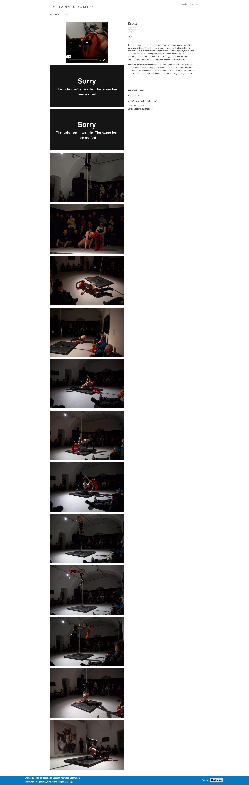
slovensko (193, 4)
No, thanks (216, 780)
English (185, 4)
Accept (205, 780)
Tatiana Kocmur (72, 7)
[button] (87, 177)
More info (69, 781)
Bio (67, 14)
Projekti (56, 14)
